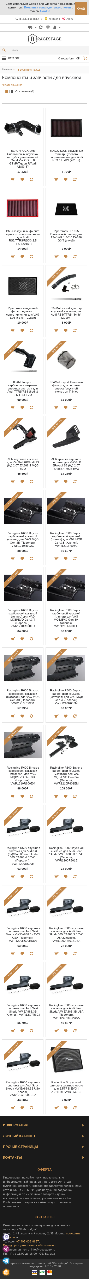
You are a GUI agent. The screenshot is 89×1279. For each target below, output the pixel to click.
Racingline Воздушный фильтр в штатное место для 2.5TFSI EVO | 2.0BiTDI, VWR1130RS (66, 1087)
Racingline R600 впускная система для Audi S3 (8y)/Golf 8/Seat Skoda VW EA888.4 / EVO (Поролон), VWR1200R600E (23, 855)
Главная (7, 69)
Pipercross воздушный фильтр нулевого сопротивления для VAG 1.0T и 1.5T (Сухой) (22, 312)
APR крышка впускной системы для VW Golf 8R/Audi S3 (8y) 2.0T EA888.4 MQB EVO (66, 463)
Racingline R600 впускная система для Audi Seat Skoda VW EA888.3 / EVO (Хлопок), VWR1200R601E (66, 854)
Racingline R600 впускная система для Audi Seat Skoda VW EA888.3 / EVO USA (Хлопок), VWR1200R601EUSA (66, 934)
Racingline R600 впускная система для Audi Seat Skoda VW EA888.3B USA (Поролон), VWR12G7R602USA (66, 1011)
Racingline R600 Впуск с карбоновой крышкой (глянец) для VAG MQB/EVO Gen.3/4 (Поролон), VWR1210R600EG (23, 618)
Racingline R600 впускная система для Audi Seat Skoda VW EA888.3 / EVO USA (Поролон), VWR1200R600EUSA (23, 934)
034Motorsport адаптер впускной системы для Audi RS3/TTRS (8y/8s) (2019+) (66, 312)
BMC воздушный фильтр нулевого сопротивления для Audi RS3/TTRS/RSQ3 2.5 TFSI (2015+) (23, 237)
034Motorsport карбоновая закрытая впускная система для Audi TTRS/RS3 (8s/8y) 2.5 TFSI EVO (22, 388)
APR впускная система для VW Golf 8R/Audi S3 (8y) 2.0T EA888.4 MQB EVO (23, 463)
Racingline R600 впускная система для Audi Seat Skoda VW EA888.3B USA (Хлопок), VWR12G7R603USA (23, 1089)
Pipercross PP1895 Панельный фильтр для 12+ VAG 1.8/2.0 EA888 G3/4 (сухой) (66, 235)
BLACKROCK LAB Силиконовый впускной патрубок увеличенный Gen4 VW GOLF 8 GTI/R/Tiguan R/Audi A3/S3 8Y (22, 158)
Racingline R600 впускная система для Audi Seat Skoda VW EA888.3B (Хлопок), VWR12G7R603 (23, 1009)
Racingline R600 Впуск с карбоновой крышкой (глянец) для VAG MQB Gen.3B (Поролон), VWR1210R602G (23, 539)
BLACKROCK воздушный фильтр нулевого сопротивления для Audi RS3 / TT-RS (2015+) (66, 155)
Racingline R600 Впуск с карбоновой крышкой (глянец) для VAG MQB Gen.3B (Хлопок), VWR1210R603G (66, 539)
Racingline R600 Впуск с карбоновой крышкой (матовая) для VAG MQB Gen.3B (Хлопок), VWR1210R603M (66, 697)
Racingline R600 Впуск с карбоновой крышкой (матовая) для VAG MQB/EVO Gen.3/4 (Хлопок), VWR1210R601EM (66, 775)
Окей (81, 8)
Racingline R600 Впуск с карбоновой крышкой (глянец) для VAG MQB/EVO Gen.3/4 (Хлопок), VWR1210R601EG (66, 618)
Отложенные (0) (24, 91)
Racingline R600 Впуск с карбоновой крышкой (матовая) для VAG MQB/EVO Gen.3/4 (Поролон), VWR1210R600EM (23, 775)
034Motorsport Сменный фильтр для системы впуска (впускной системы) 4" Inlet (66, 386)
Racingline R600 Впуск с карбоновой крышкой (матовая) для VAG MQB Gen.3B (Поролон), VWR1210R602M (23, 697)
